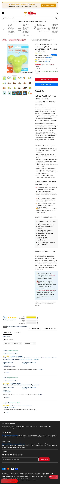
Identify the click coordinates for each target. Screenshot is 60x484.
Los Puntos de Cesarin (34, 473)
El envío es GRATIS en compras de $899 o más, (13, 444)
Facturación (32, 476)
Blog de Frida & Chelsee (22, 476)
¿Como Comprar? (24, 473)
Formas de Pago (25, 474)
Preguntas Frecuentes (7, 474)
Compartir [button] (7, 372)
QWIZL (38, 283)
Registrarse (44, 459)
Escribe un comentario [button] (50, 328)
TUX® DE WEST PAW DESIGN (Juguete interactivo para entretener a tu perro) (20, 409)
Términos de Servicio (41, 476)
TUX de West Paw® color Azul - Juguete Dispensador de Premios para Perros (20, 394)
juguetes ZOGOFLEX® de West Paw (46, 290)
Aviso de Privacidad (34, 474)
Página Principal (4, 40)
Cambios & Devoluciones (46, 474)
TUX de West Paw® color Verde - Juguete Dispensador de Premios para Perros (20, 369)
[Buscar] (56, 18)
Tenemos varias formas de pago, (10, 435)
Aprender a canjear (48, 5)
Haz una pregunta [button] (35, 328)
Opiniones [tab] (6, 332)
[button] (53, 477)
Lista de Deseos (14, 473)
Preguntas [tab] (16, 332)
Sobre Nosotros (5, 473)
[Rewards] (9, 481)
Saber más (47, 61)
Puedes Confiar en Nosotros (8, 476)
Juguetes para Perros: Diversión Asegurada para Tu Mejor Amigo (17, 40)
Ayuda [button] (55, 477)
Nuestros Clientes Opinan (47, 473)
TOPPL (53, 275)
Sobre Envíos (17, 474)
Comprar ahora (46, 84)
